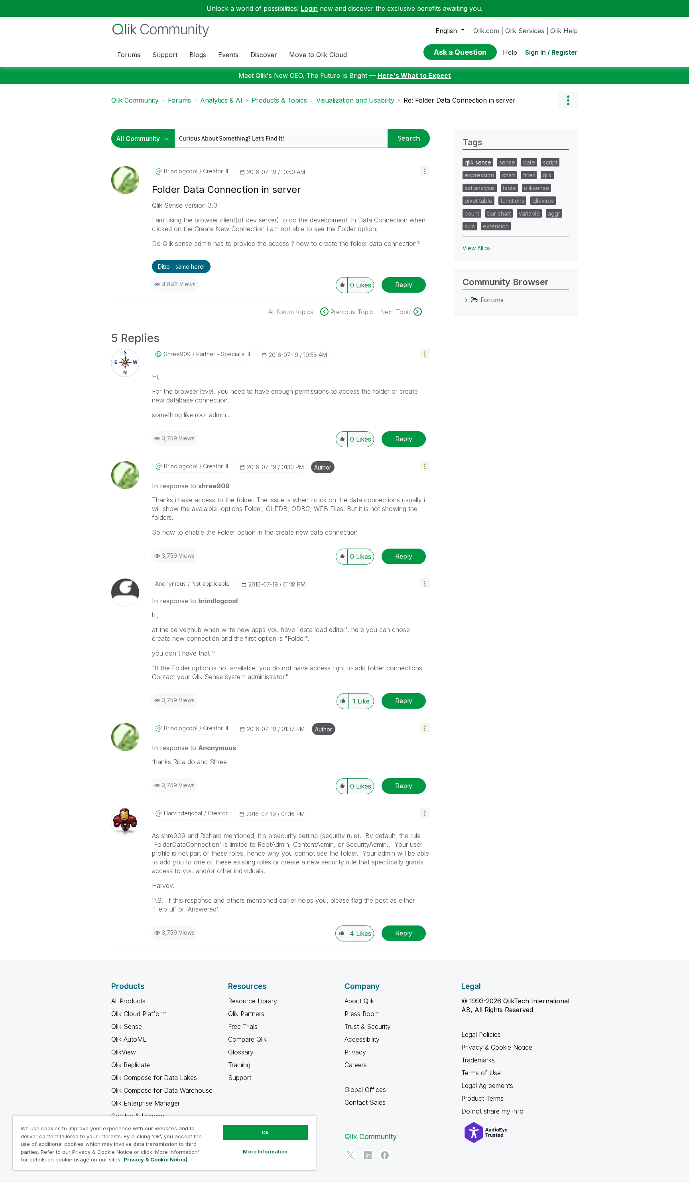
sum (470, 226)
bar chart (499, 213)
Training (239, 1065)
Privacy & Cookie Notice (496, 1047)
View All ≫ (477, 248)
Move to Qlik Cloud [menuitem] (318, 55)
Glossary (241, 1052)
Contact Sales (365, 1102)
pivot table (478, 200)
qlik (547, 175)
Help (510, 52)
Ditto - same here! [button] (181, 266)
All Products (128, 1001)
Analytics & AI (221, 100)
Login (309, 8)
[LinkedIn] (368, 1155)
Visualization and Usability (355, 100)
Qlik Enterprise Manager (145, 1103)
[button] (425, 171)
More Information (265, 1151)
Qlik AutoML (128, 1039)
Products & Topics (279, 100)
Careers (355, 1065)
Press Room (362, 1014)
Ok (265, 1132)
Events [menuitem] (228, 55)
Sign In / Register (551, 52)
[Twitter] (350, 1155)
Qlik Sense (126, 1026)
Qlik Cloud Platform (139, 1014)
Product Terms (482, 1098)
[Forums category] (466, 300)
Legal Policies (481, 1034)
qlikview (543, 200)
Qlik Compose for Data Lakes (154, 1078)
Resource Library (252, 1001)
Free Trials (243, 1026)
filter (529, 175)
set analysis (480, 187)
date (529, 162)
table (509, 187)
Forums (179, 100)
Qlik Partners (246, 1014)
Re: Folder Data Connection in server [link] (460, 100)
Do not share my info (493, 1111)
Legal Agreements (487, 1086)
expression (479, 175)
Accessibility (362, 1039)
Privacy (355, 1052)
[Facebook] (385, 1155)
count (472, 213)
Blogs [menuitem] (197, 55)
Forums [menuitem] (128, 55)
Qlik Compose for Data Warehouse (162, 1090)
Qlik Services (524, 31)
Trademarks (478, 1060)
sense (507, 162)
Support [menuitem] (164, 55)
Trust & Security (367, 1026)
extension (496, 226)
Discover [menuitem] (263, 55)
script (550, 162)
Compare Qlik (247, 1039)
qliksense (536, 187)
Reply (403, 285)
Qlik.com (486, 31)
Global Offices (365, 1090)
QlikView (123, 1052)
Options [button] (568, 100)
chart (508, 175)
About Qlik (359, 1001)
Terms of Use (481, 1073)
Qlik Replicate (130, 1065)
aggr (554, 213)
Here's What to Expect (414, 75)
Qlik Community (135, 100)
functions (512, 200)
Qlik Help (564, 31)
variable (529, 213)
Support (239, 1078)
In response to (191, 486)
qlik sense (478, 162)
